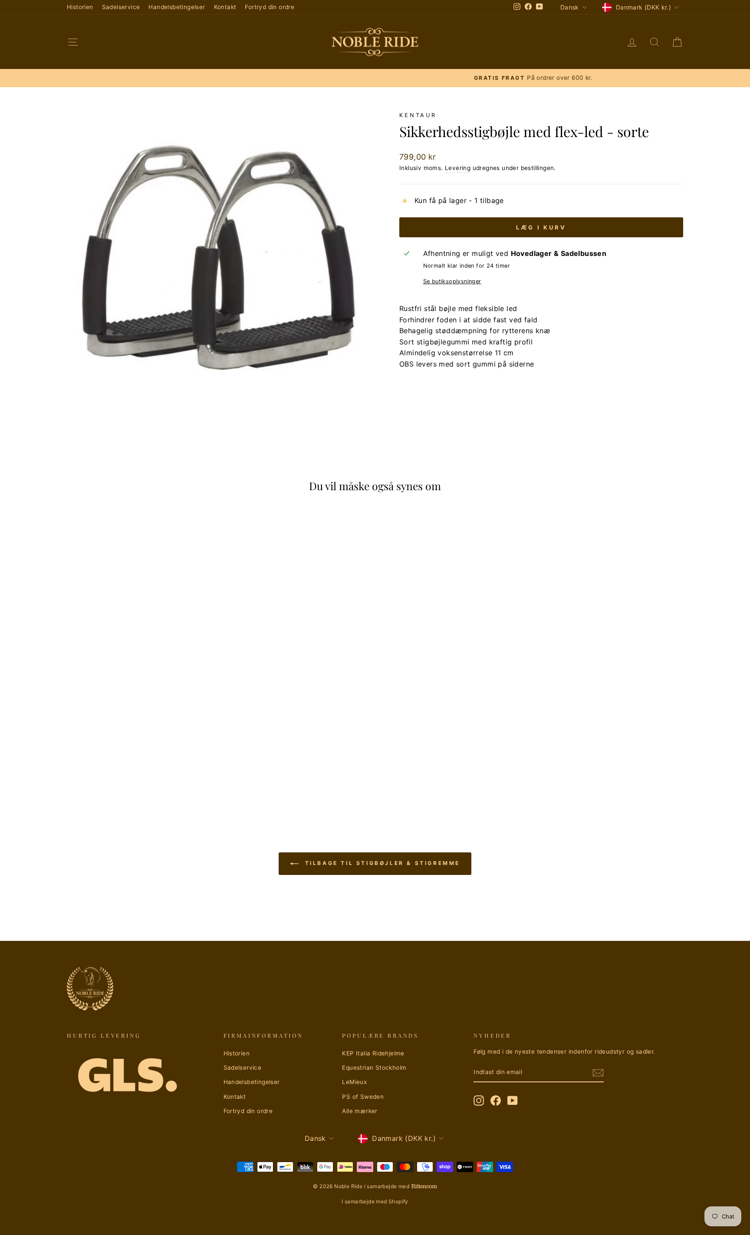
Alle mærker (359, 1110)
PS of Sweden (363, 1096)
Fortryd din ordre (269, 6)
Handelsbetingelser (176, 6)
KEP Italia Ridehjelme (373, 1053)
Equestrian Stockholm (374, 1067)
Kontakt (225, 6)
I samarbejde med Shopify (375, 1201)
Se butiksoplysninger (452, 281)
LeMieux (354, 1081)
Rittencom (424, 1186)
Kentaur (418, 115)
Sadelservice (121, 6)
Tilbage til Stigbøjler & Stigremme (381, 863)
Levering (457, 167)
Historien (80, 6)
